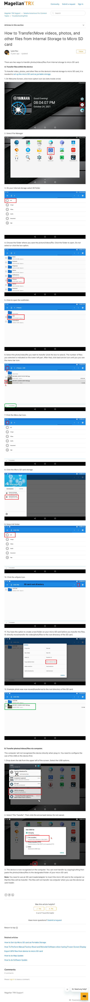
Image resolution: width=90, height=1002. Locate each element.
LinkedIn (12, 894)
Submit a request (68, 4)
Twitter (9, 894)
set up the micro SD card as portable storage (32, 74)
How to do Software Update (15, 960)
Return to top (9, 927)
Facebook (5, 894)
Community (55, 4)
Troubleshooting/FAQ (19, 16)
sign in (12, 979)
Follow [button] (81, 51)
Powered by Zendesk (80, 1000)
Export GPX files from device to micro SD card (23, 951)
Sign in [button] (80, 4)
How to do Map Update (13, 956)
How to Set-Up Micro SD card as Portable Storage (25, 942)
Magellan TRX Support (12, 13)
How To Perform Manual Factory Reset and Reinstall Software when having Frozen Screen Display (45, 947)
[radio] (39, 908)
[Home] (19, 5)
